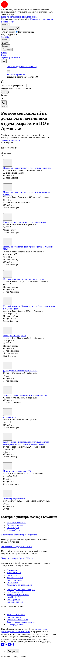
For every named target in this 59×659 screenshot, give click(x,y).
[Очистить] (5, 92)
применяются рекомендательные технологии (24, 630)
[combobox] (13, 85)
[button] (4, 52)
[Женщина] (7, 274)
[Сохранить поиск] (4, 102)
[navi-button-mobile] (4, 61)
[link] (5, 46)
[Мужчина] (7, 163)
